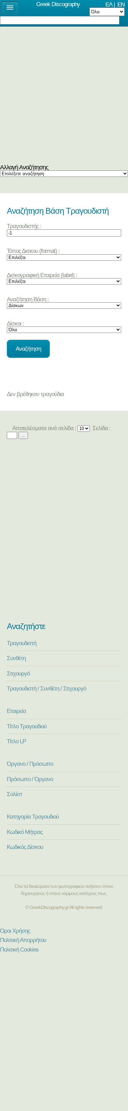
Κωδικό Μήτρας (25, 831)
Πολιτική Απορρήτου (23, 940)
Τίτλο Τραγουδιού (26, 726)
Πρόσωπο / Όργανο (30, 779)
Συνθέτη (16, 658)
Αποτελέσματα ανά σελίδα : (43, 428)
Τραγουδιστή (21, 643)
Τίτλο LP (16, 741)
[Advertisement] (64, 97)
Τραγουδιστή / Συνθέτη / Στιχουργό (46, 688)
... (23, 435)
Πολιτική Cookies (19, 949)
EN (121, 4)
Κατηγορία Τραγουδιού (33, 816)
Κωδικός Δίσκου (25, 846)
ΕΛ (108, 4)
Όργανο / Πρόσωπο (30, 763)
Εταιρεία (16, 710)
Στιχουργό (18, 673)
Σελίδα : (101, 428)
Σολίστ (14, 794)
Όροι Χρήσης (15, 930)
